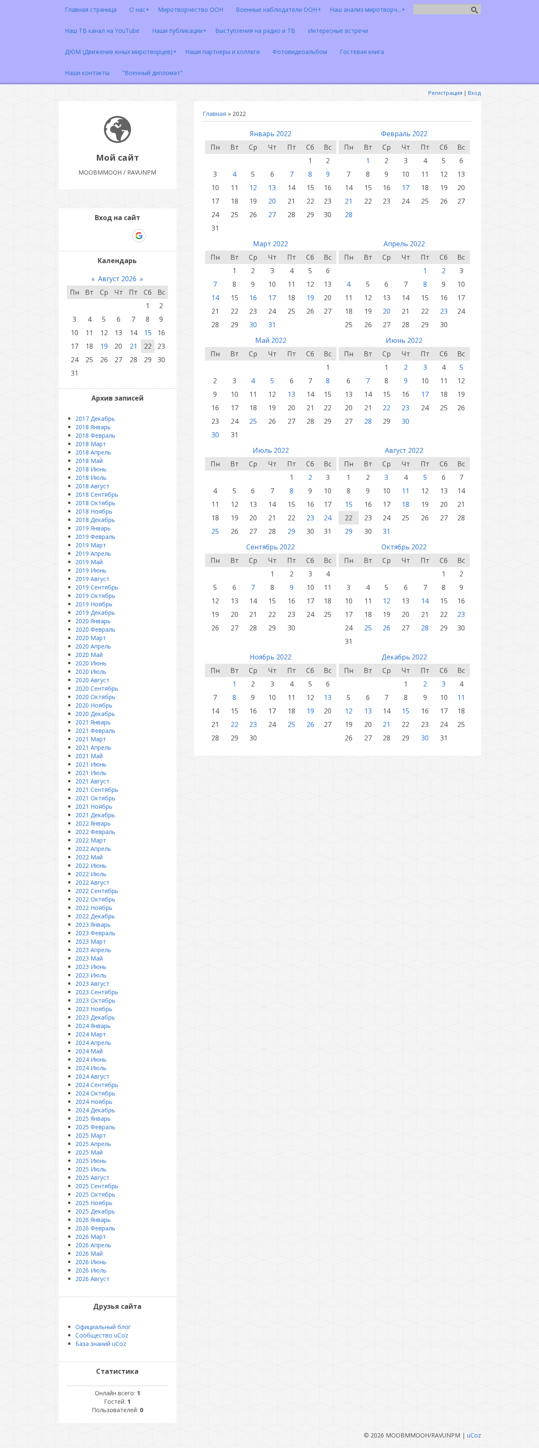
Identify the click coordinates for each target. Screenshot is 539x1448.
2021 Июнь (91, 764)
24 (327, 517)
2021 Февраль (95, 731)
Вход (474, 93)
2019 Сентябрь (96, 587)
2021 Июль (91, 773)
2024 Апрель (93, 1043)
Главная (214, 114)
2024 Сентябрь (96, 1085)
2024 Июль (91, 1068)
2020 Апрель (93, 646)
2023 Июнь (91, 967)
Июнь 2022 (404, 340)
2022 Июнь (91, 865)
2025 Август (92, 1177)
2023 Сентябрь (96, 992)
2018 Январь (93, 427)
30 (253, 324)
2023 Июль (91, 975)
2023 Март (90, 941)
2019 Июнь (91, 570)
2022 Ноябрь (93, 908)
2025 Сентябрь (96, 1186)
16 (253, 297)
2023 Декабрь (95, 1017)
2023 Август (92, 984)
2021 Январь (93, 722)
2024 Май (89, 1051)
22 (386, 407)
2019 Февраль (95, 537)
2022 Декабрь (95, 916)
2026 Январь (93, 1220)
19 (310, 297)
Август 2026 (117, 278)
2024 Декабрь (95, 1110)
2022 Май (89, 857)
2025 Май (89, 1152)
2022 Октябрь (95, 899)
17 (405, 187)
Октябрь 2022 (404, 547)
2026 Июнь (91, 1262)
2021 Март (90, 739)
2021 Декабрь (95, 815)
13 (272, 187)
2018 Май (89, 461)
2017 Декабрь (95, 418)
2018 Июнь (91, 469)
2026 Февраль (95, 1228)
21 (348, 201)
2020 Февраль (95, 629)
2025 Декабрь (95, 1211)
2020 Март (90, 638)
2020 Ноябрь (93, 705)
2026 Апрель (93, 1245)
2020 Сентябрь (96, 688)
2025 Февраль (95, 1127)
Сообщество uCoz (101, 1335)
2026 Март (90, 1237)
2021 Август (92, 781)
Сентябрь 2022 (270, 547)
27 (272, 214)
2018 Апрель (93, 452)
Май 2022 (270, 340)
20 (272, 201)
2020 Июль (91, 671)
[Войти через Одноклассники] (153, 235)
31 (272, 324)
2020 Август (92, 680)
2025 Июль (91, 1169)
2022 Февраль (95, 832)
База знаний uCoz (100, 1344)
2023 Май (89, 958)
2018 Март (90, 444)
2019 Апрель (93, 553)
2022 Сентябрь (96, 891)
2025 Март (90, 1135)
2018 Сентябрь (96, 494)
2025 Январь (93, 1118)
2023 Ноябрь (93, 1009)
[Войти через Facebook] (110, 235)
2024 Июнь (91, 1059)
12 (253, 187)
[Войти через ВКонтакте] (95, 235)
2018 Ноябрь (93, 511)
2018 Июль (91, 478)
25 (253, 421)
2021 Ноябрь (93, 806)
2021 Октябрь (95, 798)
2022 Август (92, 882)
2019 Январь (93, 528)
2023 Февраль (95, 933)
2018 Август (92, 486)
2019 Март (90, 545)
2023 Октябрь (95, 1000)
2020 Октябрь (95, 697)
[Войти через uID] (81, 235)
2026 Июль (91, 1270)
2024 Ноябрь (93, 1102)
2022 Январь (93, 823)
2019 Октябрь (95, 596)
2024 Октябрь (95, 1093)
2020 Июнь (91, 663)
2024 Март (90, 1034)
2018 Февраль (95, 435)
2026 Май (89, 1253)
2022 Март (90, 840)
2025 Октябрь (95, 1194)
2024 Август (92, 1076)
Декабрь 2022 (404, 657)
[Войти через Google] (139, 235)
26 (386, 627)
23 (444, 311)
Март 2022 (270, 243)
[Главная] (117, 141)
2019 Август (92, 579)
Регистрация (445, 93)
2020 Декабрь (95, 714)
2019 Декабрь (95, 612)
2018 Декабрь (95, 520)
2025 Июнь (91, 1161)
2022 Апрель (93, 849)
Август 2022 (404, 450)
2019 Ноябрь (93, 604)
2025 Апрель (93, 1144)
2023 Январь (93, 924)
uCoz (474, 1435)
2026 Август (92, 1279)
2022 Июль (91, 874)
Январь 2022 (270, 133)
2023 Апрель (93, 950)
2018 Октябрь (95, 503)
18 (405, 504)
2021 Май (89, 756)
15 (348, 504)
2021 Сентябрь (96, 790)
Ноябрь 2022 (270, 657)
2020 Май (89, 655)
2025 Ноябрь (93, 1203)
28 (348, 214)
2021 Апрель (93, 747)
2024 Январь (93, 1026)
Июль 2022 (271, 450)
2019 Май (89, 562)
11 (405, 490)
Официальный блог (103, 1327)
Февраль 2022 (404, 133)
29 (291, 531)
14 (215, 297)
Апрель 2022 (404, 243)
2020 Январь (93, 621)
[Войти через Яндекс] (124, 235)
